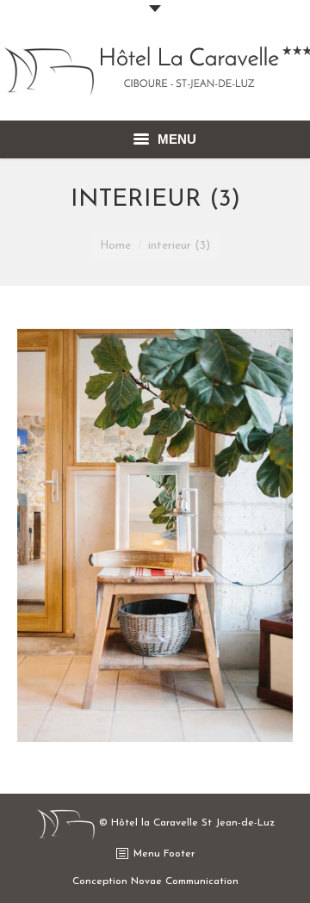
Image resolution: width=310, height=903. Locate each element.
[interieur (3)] (155, 535)
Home (115, 245)
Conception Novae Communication (155, 881)
